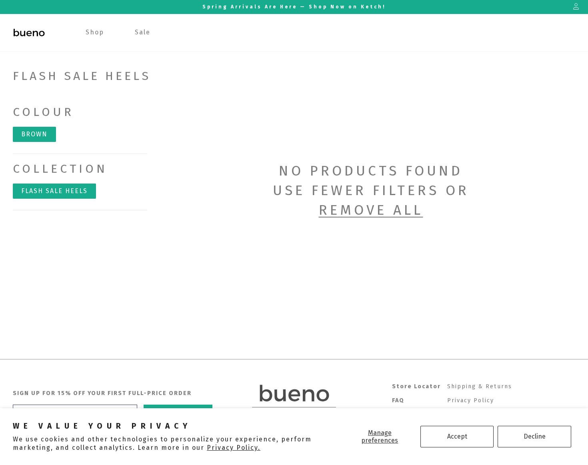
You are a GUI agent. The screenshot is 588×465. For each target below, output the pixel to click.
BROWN (34, 134)
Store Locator (416, 386)
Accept (457, 436)
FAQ (398, 400)
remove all (371, 210)
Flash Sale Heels (54, 191)
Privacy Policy (470, 400)
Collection (60, 169)
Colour (43, 112)
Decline (535, 436)
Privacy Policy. (233, 447)
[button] (95, 32)
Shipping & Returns (479, 386)
